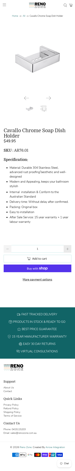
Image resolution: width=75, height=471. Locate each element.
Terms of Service (12, 415)
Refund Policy (10, 408)
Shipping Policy (11, 412)
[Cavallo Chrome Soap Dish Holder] (38, 59)
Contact (7, 391)
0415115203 (19, 429)
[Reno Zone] (37, 5)
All (24, 16)
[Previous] (26, 98)
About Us (8, 387)
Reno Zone (26, 447)
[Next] (48, 98)
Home (15, 16)
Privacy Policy (10, 404)
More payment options (37, 280)
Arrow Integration (55, 447)
